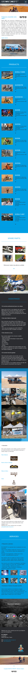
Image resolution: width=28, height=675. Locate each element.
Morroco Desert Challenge (6, 462)
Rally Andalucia (4, 454)
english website (4, 37)
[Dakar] (14, 482)
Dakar (2, 478)
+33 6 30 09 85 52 (7, 641)
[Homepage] (9, 2)
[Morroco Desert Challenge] (14, 466)
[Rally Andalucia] (14, 458)
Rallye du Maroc (4, 471)
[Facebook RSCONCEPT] (7, 616)
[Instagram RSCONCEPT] (14, 616)
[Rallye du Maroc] (14, 474)
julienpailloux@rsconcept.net (7, 526)
